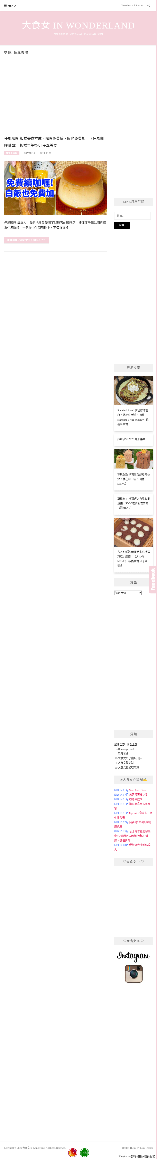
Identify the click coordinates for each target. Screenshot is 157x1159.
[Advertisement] (55, 101)
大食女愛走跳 (126, 762)
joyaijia (29, 153)
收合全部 (132, 744)
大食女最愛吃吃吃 (128, 767)
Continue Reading (32, 240)
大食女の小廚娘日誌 (130, 758)
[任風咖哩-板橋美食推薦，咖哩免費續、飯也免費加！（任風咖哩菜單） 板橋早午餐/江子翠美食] (55, 187)
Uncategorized (126, 749)
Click (153, 579)
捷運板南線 (11, 153)
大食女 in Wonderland (78, 25)
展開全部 (119, 744)
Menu (12, 5)
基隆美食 (123, 753)
